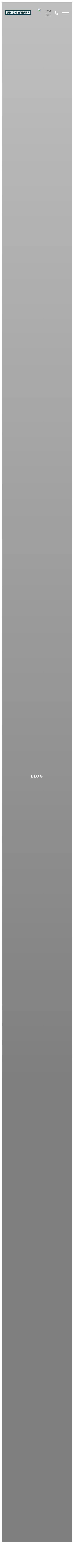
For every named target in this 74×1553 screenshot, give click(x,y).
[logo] (18, 12)
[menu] (65, 12)
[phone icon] (57, 12)
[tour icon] (44, 13)
